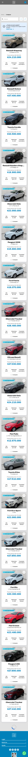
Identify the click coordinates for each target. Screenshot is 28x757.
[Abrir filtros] (21, 19)
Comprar (8, 14)
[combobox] (11, 19)
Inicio (2, 14)
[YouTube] (15, 750)
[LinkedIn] (18, 750)
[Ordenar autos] (25, 19)
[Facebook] (10, 750)
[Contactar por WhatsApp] (24, 753)
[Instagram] (13, 750)
